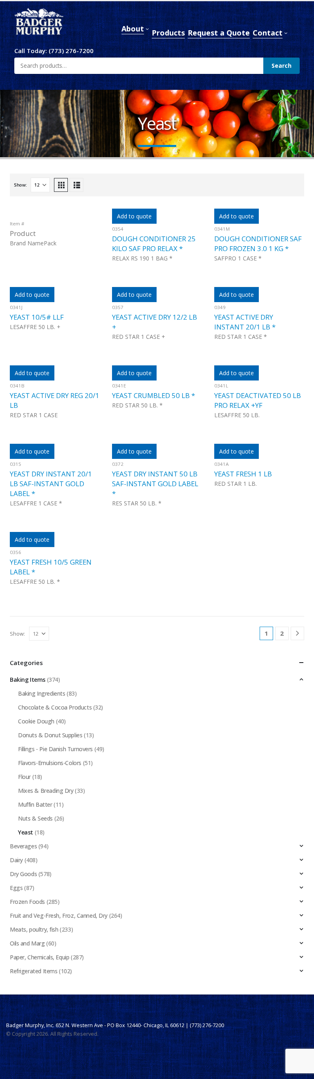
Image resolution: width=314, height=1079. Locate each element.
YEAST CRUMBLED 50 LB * (153, 395)
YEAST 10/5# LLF (37, 317)
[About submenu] (147, 28)
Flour (24, 777)
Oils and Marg (27, 943)
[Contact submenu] (285, 32)
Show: (20, 185)
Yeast (25, 832)
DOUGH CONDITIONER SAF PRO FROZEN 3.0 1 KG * (258, 243)
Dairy (16, 860)
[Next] (297, 633)
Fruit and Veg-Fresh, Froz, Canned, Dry (59, 915)
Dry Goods (23, 874)
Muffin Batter (35, 804)
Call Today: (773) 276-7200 (54, 51)
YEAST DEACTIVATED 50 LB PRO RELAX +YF (257, 400)
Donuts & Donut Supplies (50, 735)
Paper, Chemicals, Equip (39, 957)
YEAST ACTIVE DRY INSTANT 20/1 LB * (245, 321)
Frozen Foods (27, 901)
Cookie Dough (36, 721)
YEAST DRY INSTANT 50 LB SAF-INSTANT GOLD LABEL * (155, 483)
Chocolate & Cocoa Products (55, 707)
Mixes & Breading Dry (46, 790)
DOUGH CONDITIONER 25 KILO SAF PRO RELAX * (154, 243)
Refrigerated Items (33, 971)
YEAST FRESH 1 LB (243, 473)
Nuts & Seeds (35, 818)
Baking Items (27, 679)
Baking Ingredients (41, 693)
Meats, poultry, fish (34, 929)
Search (281, 65)
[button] (61, 185)
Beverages (23, 846)
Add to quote (134, 216)
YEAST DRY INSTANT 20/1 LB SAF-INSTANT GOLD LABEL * (51, 483)
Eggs (16, 888)
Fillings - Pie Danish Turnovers (55, 749)
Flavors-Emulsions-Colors (49, 763)
